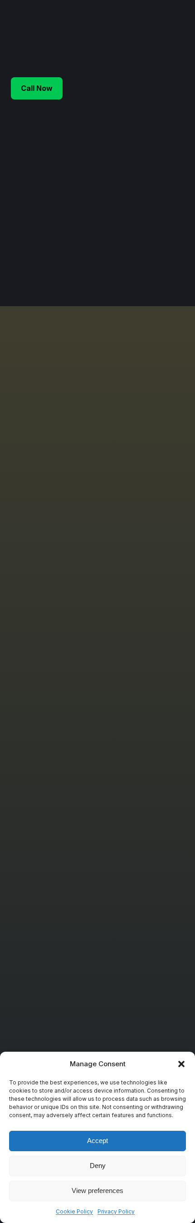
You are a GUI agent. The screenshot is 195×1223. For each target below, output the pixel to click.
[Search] (168, 244)
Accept (97, 1140)
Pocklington (48, 902)
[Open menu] (178, 38)
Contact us (46, 1009)
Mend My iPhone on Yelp (67, 955)
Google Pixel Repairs (62, 828)
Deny (98, 1165)
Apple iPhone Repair (61, 765)
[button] (181, 1064)
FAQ (36, 1051)
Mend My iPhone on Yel (65, 945)
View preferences (97, 1190)
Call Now (37, 88)
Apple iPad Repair (57, 775)
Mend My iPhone (111, 38)
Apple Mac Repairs (58, 807)
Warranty (43, 1030)
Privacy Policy (116, 1211)
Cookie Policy (74, 1211)
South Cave (47, 913)
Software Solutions (59, 817)
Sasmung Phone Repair (65, 786)
